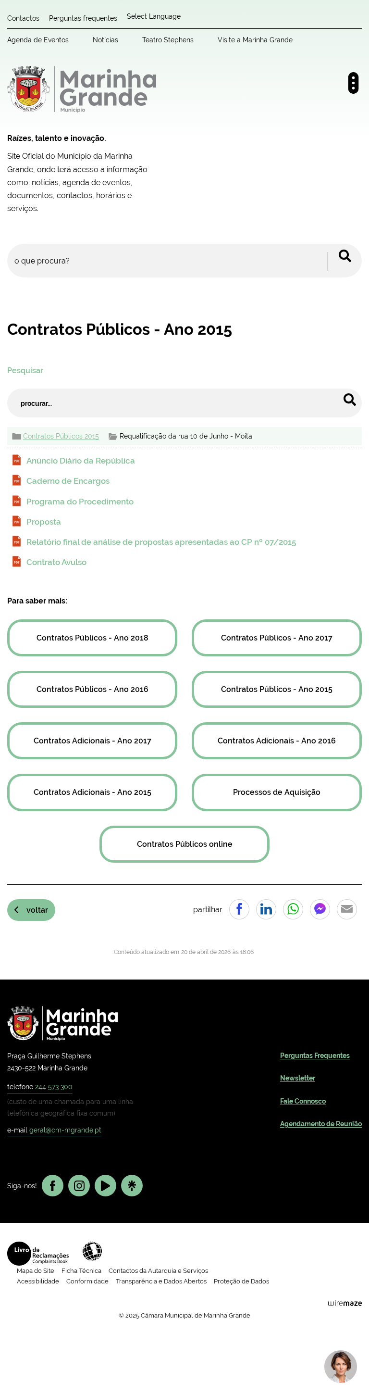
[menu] (353, 83)
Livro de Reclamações (38, 1254)
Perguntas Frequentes (315, 1055)
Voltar (37, 910)
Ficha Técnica (81, 1270)
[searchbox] (184, 260)
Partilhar (239, 909)
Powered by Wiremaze (345, 1303)
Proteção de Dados (241, 1281)
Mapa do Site (35, 1270)
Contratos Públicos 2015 (61, 436)
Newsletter (297, 1078)
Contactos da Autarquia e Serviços (158, 1270)
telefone (40, 1086)
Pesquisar (25, 370)
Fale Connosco (303, 1101)
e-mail (54, 1130)
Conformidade (87, 1281)
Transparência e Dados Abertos (161, 1281)
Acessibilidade (92, 1251)
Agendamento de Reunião (321, 1124)
